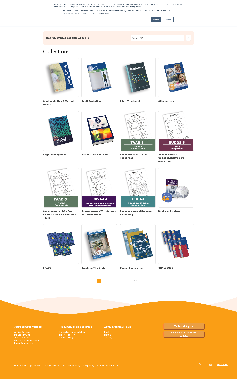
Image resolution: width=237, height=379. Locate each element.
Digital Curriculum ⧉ (23, 343)
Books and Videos (169, 211)
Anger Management (55, 154)
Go (188, 37)
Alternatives (166, 101)
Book (106, 332)
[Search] (134, 38)
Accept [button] (156, 19)
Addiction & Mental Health (27, 340)
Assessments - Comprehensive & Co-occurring (171, 158)
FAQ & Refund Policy (71, 366)
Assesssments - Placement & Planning (136, 213)
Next (136, 281)
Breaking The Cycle (93, 268)
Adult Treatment (130, 101)
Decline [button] (168, 19)
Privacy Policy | (89, 366)
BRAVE (47, 268)
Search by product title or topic (67, 37)
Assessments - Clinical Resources (134, 156)
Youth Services (21, 337)
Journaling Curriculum (28, 326)
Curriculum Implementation (72, 332)
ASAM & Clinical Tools (94, 154)
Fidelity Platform (67, 335)
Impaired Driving (22, 335)
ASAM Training (66, 337)
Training (108, 337)
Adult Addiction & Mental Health (58, 103)
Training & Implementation (75, 326)
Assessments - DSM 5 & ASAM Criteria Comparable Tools (59, 214)
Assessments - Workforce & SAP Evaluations (98, 213)
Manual (107, 335)
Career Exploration (131, 268)
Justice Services (22, 332)
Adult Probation (91, 101)
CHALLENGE (165, 268)
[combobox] (157, 38)
